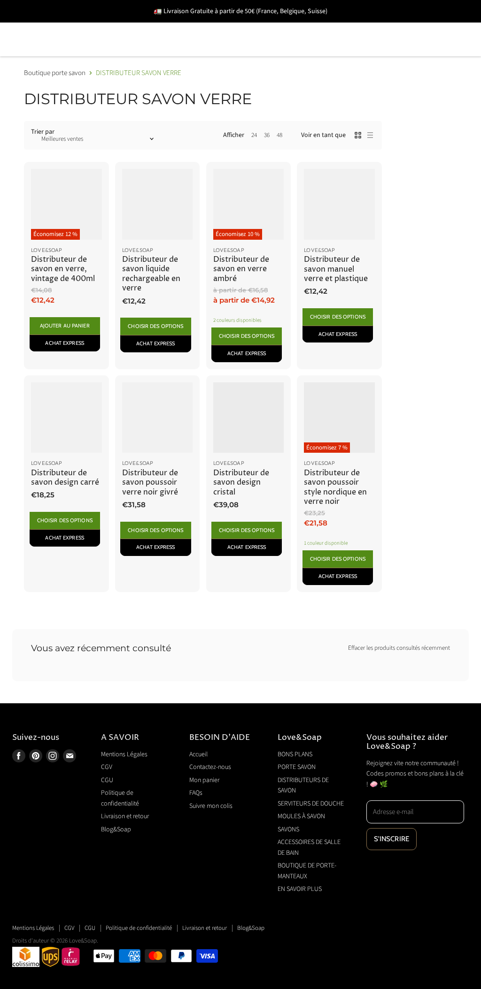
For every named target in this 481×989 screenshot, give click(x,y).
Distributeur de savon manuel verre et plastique (336, 269)
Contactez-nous (210, 767)
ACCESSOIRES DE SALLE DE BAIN (127, 53)
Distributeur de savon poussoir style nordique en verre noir (335, 487)
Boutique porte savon (54, 73)
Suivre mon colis (211, 806)
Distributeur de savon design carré (65, 477)
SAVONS (28, 53)
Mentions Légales (124, 754)
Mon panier (204, 780)
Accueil (198, 754)
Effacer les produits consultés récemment (399, 648)
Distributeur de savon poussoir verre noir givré (150, 482)
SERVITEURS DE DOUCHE (329, 26)
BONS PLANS (37, 26)
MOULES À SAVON (432, 26)
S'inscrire (392, 839)
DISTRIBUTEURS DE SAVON (209, 26)
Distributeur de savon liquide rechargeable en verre (151, 274)
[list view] (370, 135)
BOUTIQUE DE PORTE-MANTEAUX (275, 53)
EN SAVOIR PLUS (388, 53)
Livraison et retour (125, 816)
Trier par (42, 132)
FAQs (195, 793)
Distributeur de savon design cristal (241, 482)
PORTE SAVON (110, 26)
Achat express (64, 343)
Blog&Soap (116, 829)
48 (279, 135)
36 (267, 135)
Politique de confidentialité (139, 928)
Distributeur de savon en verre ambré (241, 269)
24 (254, 135)
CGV (106, 767)
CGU (107, 780)
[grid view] (358, 135)
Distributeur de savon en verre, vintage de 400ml (63, 269)
